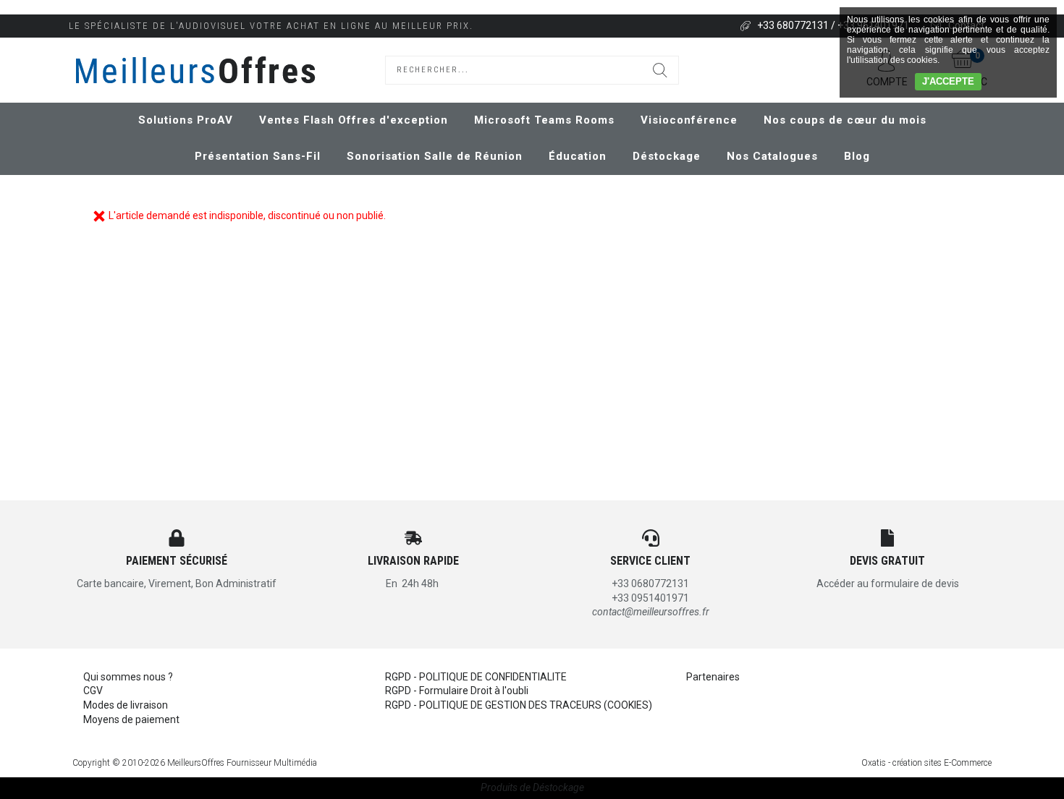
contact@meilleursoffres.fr (650, 612)
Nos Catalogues (772, 156)
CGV (93, 690)
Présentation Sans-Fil (258, 156)
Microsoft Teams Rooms (544, 120)
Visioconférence (689, 120)
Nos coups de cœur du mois (845, 120)
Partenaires (713, 677)
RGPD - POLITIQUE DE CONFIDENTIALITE (476, 677)
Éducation (578, 156)
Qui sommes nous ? (128, 677)
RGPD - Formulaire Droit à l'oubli (456, 690)
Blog (857, 156)
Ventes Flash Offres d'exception (353, 120)
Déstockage (667, 156)
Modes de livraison (125, 705)
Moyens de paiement (131, 719)
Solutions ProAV (185, 120)
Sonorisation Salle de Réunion (435, 156)
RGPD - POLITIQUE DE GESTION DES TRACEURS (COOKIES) (518, 705)
